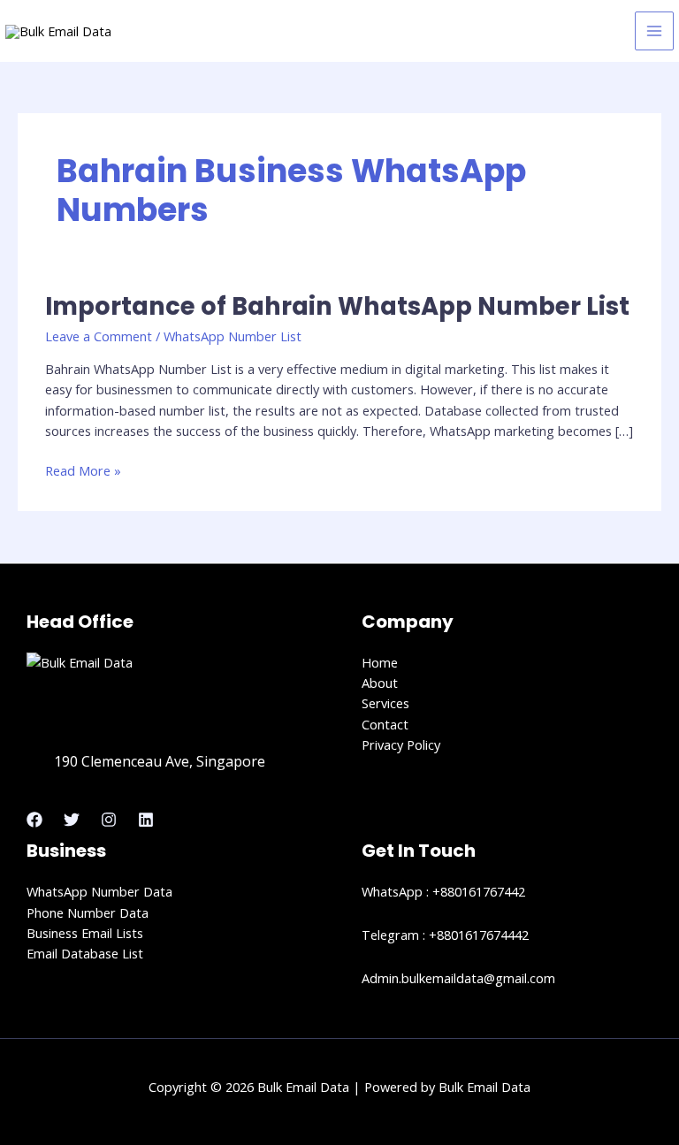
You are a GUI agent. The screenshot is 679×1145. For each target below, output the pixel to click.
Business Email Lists (85, 933)
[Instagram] (109, 820)
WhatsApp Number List (232, 336)
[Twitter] (72, 820)
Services (385, 703)
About (380, 682)
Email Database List (85, 953)
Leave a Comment (98, 336)
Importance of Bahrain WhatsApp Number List (337, 306)
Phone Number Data (88, 912)
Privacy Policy (401, 744)
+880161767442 (478, 891)
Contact (385, 724)
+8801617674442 (479, 934)
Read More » (83, 470)
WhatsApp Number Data (99, 891)
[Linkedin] (146, 820)
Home (380, 662)
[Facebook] (34, 820)
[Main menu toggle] (654, 30)
